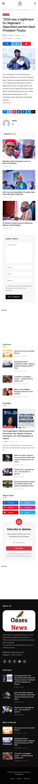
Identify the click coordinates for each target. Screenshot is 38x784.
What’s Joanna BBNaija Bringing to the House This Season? (23, 392)
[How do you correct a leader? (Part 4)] (7, 353)
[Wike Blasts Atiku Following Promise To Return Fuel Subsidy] (19, 149)
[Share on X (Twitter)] (16, 44)
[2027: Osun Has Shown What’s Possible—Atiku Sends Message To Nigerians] (19, 180)
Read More (7, 103)
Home (4, 9)
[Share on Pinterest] (26, 44)
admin (11, 35)
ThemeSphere (19, 774)
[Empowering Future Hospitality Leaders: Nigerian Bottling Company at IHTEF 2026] (7, 364)
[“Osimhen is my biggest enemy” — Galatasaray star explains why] (7, 379)
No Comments (8, 38)
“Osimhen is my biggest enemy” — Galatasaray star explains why (23, 379)
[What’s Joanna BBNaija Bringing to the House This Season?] (7, 391)
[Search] (35, 3)
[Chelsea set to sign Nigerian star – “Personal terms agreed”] (7, 472)
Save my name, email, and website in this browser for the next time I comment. (19, 288)
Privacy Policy (20, 556)
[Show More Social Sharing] (33, 44)
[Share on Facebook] (7, 44)
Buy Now (27, 778)
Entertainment (8, 427)
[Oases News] (20, 3)
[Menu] (3, 3)
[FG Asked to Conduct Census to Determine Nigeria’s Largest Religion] (19, 210)
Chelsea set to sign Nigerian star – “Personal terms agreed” (24, 472)
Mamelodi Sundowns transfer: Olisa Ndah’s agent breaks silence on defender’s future (24, 484)
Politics (5, 14)
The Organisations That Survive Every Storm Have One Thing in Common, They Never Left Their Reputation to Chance (24, 680)
